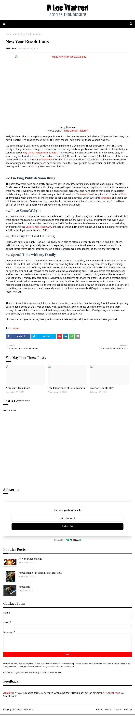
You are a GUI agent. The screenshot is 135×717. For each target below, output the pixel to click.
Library (117, 709)
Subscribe (67, 526)
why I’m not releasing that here (39, 152)
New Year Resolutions (18, 387)
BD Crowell (11, 48)
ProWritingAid (46, 159)
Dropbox (106, 197)
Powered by (59, 540)
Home (8, 34)
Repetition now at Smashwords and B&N (40, 572)
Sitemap (128, 709)
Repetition (24, 586)
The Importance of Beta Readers (66, 387)
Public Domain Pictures (75, 130)
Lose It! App (32, 226)
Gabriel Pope (113, 692)
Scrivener (82, 194)
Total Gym (45, 226)
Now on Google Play (102, 387)
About (108, 709)
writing (16, 34)
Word (123, 194)
